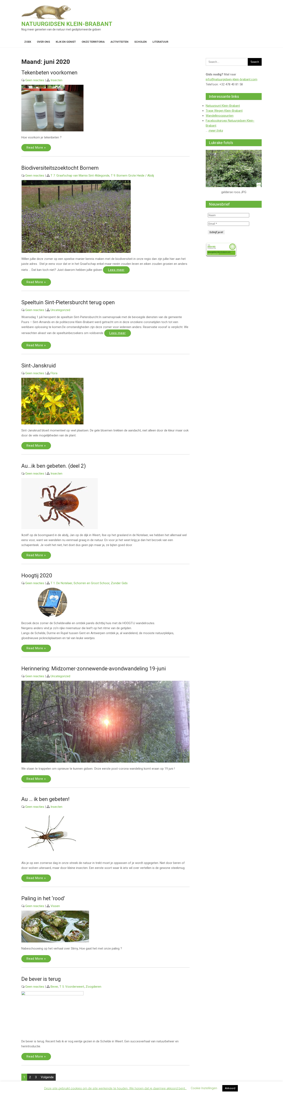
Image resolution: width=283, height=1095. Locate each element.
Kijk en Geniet (66, 41)
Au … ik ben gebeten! (45, 799)
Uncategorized (60, 310)
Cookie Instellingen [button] (204, 1088)
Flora (54, 373)
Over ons (43, 41)
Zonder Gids (119, 583)
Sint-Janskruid (38, 365)
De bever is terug (41, 979)
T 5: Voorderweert (71, 986)
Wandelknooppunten (219, 115)
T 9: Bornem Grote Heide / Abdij (132, 175)
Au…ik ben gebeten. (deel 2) (53, 466)
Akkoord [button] (230, 1088)
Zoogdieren (93, 986)
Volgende (47, 1077)
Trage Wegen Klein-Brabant (224, 111)
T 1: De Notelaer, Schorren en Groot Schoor (80, 583)
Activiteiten (119, 41)
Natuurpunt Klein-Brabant (223, 106)
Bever (54, 986)
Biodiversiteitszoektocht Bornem (60, 168)
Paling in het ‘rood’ (43, 898)
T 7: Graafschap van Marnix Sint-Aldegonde (80, 175)
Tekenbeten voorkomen (49, 72)
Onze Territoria (93, 41)
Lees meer (116, 270)
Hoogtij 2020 (36, 575)
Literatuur (160, 41)
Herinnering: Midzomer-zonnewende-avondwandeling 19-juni (93, 668)
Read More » (36, 147)
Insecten (56, 80)
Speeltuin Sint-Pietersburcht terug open (68, 302)
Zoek (27, 41)
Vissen (55, 906)
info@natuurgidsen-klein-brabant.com (231, 79)
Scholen (140, 41)
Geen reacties (34, 80)
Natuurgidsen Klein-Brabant (66, 24)
